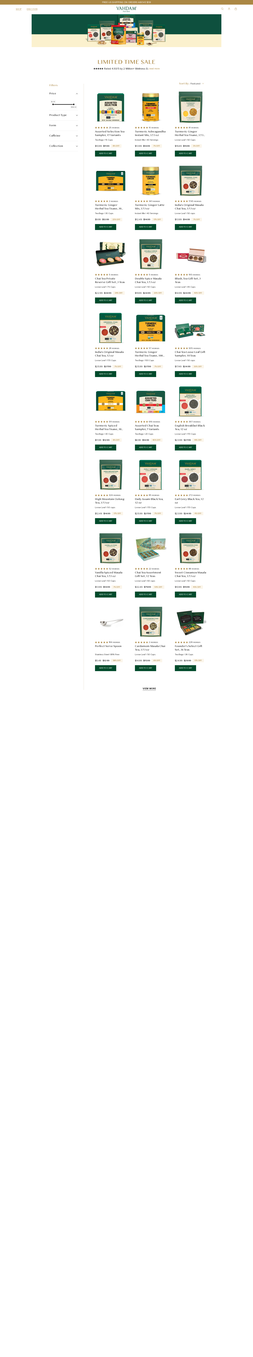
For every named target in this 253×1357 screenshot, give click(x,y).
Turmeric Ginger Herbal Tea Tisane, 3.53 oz (189, 133)
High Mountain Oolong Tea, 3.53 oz (109, 501)
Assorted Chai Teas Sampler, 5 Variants (147, 427)
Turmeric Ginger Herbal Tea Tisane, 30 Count (108, 207)
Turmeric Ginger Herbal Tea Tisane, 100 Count (149, 354)
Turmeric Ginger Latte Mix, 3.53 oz (150, 207)
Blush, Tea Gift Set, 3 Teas (188, 280)
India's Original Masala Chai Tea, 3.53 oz (189, 207)
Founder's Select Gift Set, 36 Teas (188, 648)
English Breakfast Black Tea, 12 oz (190, 427)
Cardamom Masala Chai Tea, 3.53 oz (150, 648)
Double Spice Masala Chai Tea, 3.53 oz (148, 280)
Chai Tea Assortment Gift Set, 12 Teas (148, 574)
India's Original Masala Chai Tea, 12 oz (109, 354)
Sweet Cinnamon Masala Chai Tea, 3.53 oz (190, 574)
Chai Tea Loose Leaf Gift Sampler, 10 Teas (190, 354)
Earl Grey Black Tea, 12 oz (189, 501)
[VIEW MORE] (149, 684)
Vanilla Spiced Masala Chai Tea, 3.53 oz (108, 574)
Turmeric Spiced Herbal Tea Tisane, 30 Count (108, 427)
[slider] (53, 104)
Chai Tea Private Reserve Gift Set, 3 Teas (110, 280)
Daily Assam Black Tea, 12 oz (149, 501)
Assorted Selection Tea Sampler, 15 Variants (110, 133)
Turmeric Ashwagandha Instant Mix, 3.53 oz (150, 133)
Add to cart (105, 153)
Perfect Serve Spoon (108, 646)
